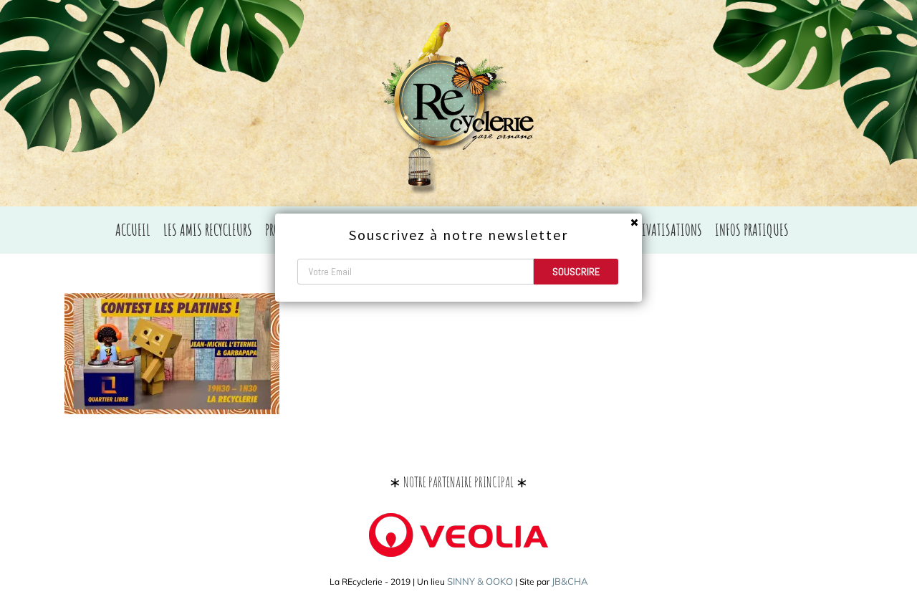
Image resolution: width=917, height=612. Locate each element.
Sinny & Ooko (480, 581)
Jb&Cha (570, 581)
